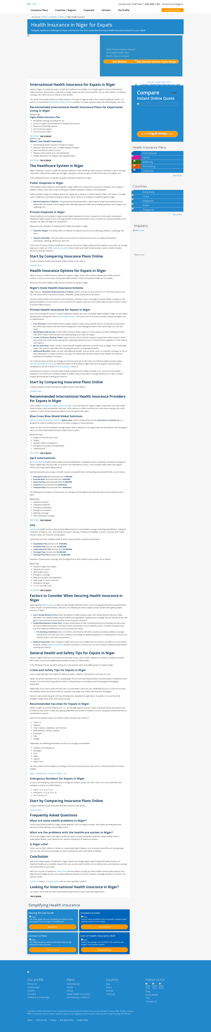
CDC (64, 708)
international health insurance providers (57, 405)
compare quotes (52, 881)
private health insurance (65, 316)
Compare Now (35, 265)
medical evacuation (60, 248)
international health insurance (60, 102)
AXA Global (34, 529)
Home (44, 17)
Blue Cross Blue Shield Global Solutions (45, 420)
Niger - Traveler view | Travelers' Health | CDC (48, 773)
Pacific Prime (62, 871)
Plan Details (34, 136)
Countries (53, 17)
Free (174, 93)
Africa (62, 17)
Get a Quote (45, 136)
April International (37, 462)
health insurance (48, 605)
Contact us (34, 881)
